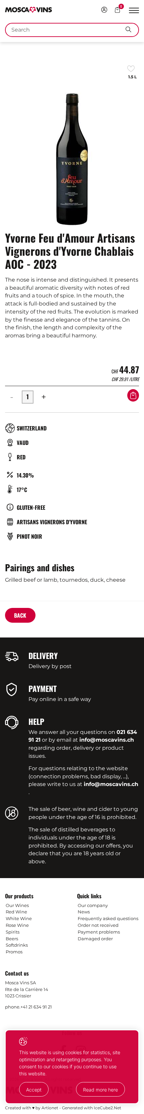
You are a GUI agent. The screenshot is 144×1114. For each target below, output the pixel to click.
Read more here (100, 1089)
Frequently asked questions (108, 918)
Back (20, 615)
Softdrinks (17, 945)
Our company (93, 905)
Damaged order (95, 938)
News (84, 911)
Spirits (12, 932)
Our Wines (17, 905)
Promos (14, 951)
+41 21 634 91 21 (36, 1006)
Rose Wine (17, 925)
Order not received (98, 925)
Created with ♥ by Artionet (31, 1107)
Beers (12, 938)
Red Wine (16, 911)
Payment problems (99, 932)
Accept (34, 1089)
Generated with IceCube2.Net (91, 1107)
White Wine (19, 918)
